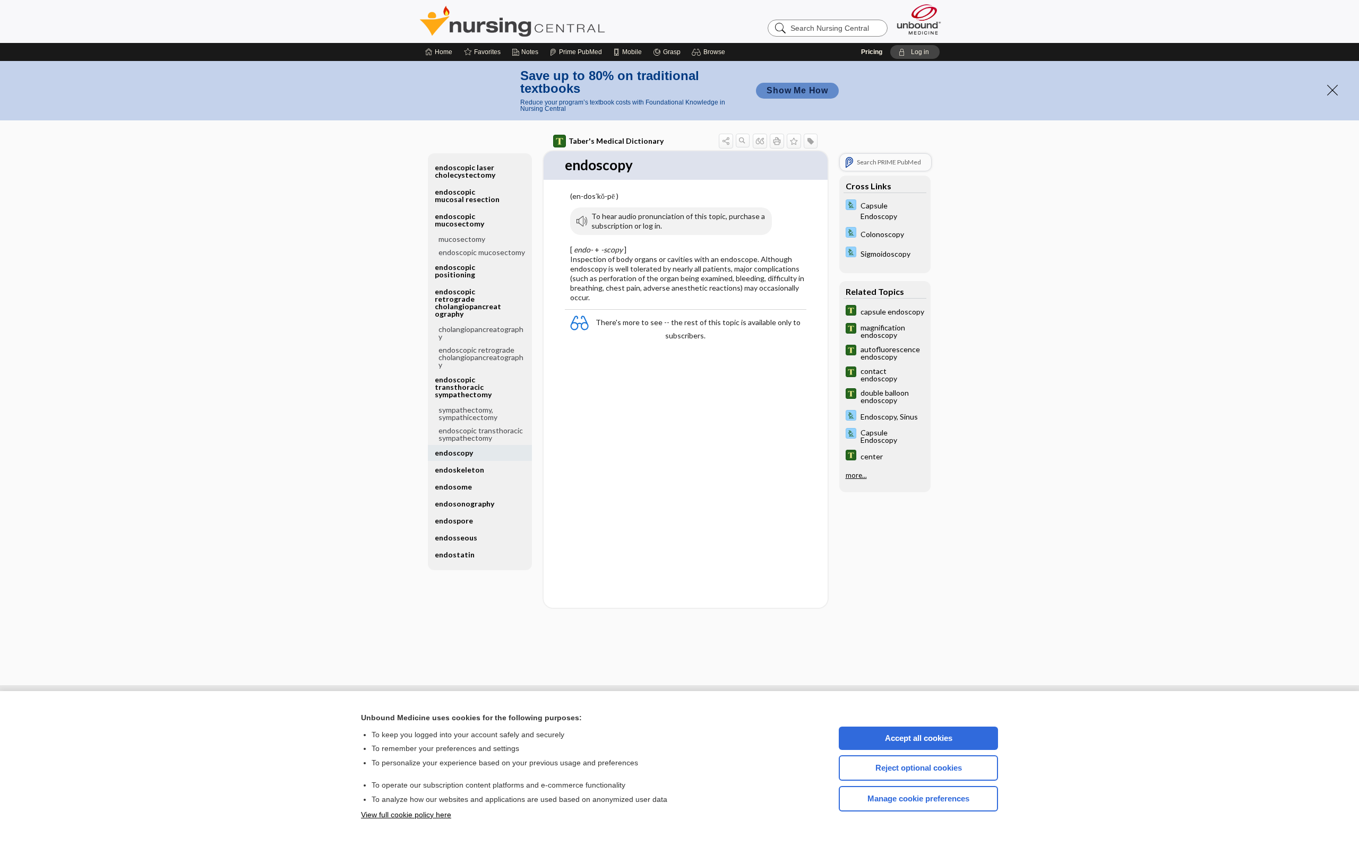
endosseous (456, 537)
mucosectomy (461, 238)
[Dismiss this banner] (1332, 90)
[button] (710, 52)
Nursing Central (552, 21)
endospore (454, 520)
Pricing (871, 52)
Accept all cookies (918, 738)
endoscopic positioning (455, 271)
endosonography (464, 503)
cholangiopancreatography (480, 333)
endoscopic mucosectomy (481, 252)
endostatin (455, 554)
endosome (453, 486)
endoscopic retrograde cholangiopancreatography (480, 357)
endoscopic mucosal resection (467, 195)
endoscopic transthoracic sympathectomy (480, 434)
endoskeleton (459, 469)
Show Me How (797, 90)
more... (856, 475)
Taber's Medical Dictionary (616, 140)
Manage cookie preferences (918, 798)
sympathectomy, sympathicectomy (467, 413)
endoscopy (454, 452)
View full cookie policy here (406, 814)
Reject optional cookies (918, 767)
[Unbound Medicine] (919, 19)
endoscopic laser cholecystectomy (465, 171)
